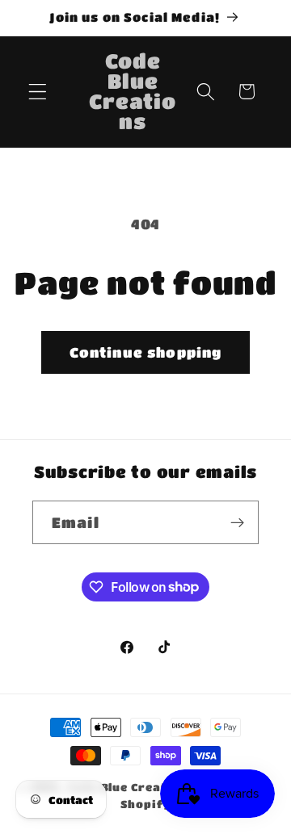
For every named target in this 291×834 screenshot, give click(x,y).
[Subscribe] (237, 522)
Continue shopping (146, 352)
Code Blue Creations (130, 787)
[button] (37, 91)
